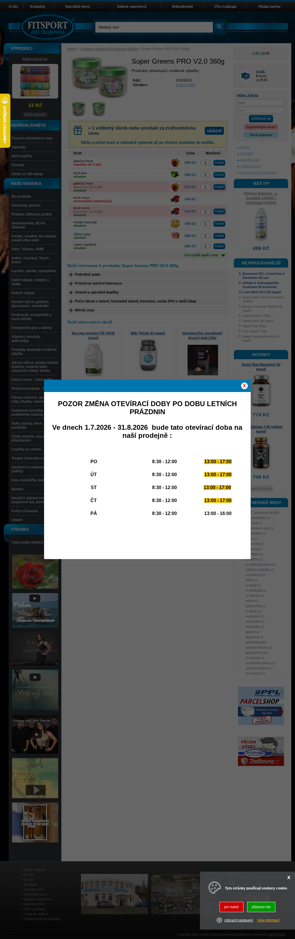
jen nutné (231, 907)
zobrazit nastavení (238, 920)
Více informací (268, 920)
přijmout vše (261, 907)
